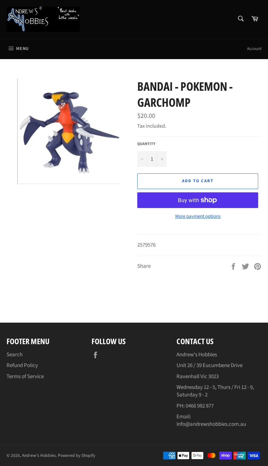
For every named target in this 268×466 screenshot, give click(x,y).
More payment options (198, 216)
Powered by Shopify (76, 455)
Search (15, 355)
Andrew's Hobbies (39, 455)
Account (254, 49)
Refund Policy (22, 365)
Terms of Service (25, 376)
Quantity (146, 144)
